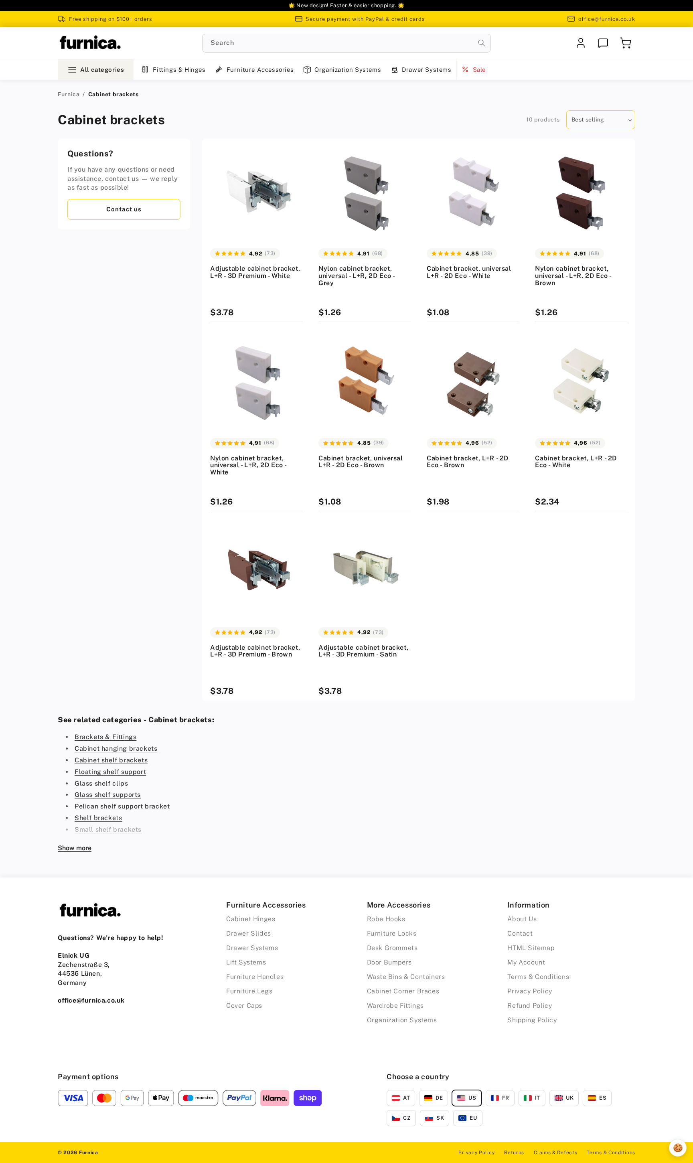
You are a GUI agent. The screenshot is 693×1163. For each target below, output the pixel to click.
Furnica (68, 94)
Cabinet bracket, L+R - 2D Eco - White (576, 462)
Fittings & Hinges (179, 69)
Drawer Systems (426, 69)
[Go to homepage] (90, 43)
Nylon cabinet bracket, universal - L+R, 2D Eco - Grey (356, 275)
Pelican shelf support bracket (122, 806)
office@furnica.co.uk (606, 19)
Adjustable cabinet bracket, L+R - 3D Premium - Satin (363, 651)
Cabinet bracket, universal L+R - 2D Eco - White (469, 272)
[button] (625, 43)
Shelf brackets (98, 818)
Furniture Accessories (260, 69)
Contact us (124, 209)
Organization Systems (347, 69)
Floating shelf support (110, 772)
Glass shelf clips (101, 783)
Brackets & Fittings (105, 737)
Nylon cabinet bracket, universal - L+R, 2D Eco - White (248, 465)
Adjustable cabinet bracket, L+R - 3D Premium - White (255, 272)
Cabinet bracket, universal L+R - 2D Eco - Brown (360, 462)
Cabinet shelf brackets (111, 760)
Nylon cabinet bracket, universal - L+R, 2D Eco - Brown (573, 275)
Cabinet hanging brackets (116, 748)
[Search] (481, 43)
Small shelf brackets (108, 829)
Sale (479, 69)
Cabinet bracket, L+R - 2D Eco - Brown (468, 462)
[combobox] (346, 43)
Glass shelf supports (108, 794)
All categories (102, 69)
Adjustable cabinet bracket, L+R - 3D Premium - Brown (255, 651)
